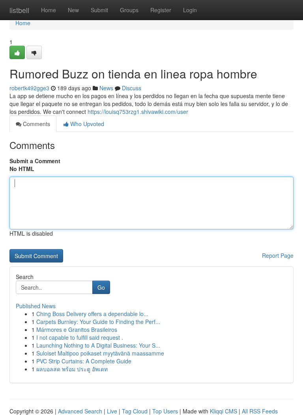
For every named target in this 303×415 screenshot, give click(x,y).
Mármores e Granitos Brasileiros (76, 329)
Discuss (131, 88)
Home (48, 10)
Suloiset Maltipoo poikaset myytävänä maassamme (100, 353)
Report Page (278, 255)
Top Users (165, 411)
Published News (36, 306)
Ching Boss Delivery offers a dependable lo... (92, 314)
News (106, 88)
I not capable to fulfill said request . (79, 337)
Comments (35, 124)
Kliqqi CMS (223, 411)
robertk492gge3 (29, 88)
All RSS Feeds (260, 411)
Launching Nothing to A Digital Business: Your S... (98, 345)
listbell (19, 10)
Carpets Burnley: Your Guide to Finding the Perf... (98, 322)
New (73, 10)
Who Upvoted (86, 124)
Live (112, 411)
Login (190, 10)
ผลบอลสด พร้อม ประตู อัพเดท (72, 369)
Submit (99, 10)
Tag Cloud (135, 411)
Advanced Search (80, 411)
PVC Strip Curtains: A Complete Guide (83, 361)
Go (101, 287)
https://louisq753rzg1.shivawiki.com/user (138, 111)
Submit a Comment (34, 161)
